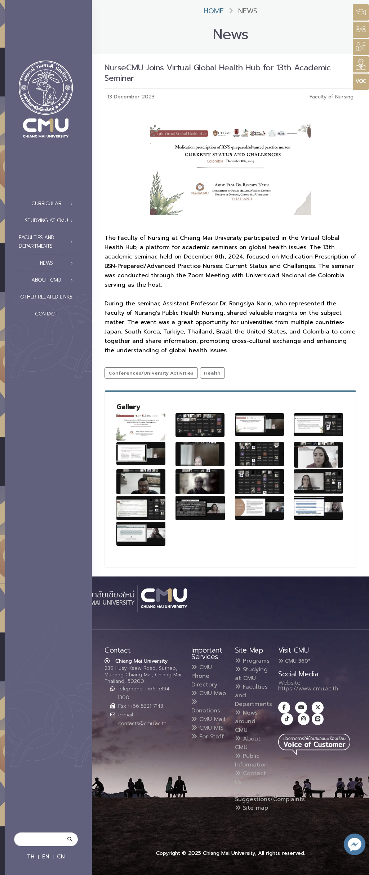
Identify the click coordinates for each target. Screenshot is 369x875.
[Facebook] (284, 707)
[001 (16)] (140, 534)
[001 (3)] (140, 482)
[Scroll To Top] (356, 867)
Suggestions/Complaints (270, 799)
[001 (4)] (199, 482)
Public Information (251, 760)
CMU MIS (210, 728)
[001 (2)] (318, 455)
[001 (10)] (318, 424)
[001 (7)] (140, 508)
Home (214, 11)
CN (61, 856)
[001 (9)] (259, 424)
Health (212, 373)
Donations (205, 710)
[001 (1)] (199, 425)
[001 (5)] (259, 482)
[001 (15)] (318, 508)
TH (31, 856)
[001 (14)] (259, 508)
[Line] (318, 719)
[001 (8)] (199, 508)
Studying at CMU (251, 673)
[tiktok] (287, 719)
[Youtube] (301, 707)
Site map (254, 808)
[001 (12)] (199, 454)
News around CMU (246, 721)
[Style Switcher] (361, 30)
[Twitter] (318, 707)
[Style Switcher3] (361, 12)
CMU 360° (296, 661)
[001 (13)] (259, 454)
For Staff (210, 736)
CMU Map (211, 693)
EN (45, 856)
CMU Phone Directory (204, 676)
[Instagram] (304, 719)
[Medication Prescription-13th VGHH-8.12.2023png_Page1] (140, 427)
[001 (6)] (318, 481)
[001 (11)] (140, 453)
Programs (255, 661)
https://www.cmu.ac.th (308, 688)
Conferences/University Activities (151, 373)
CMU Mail (211, 719)
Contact (46, 314)
